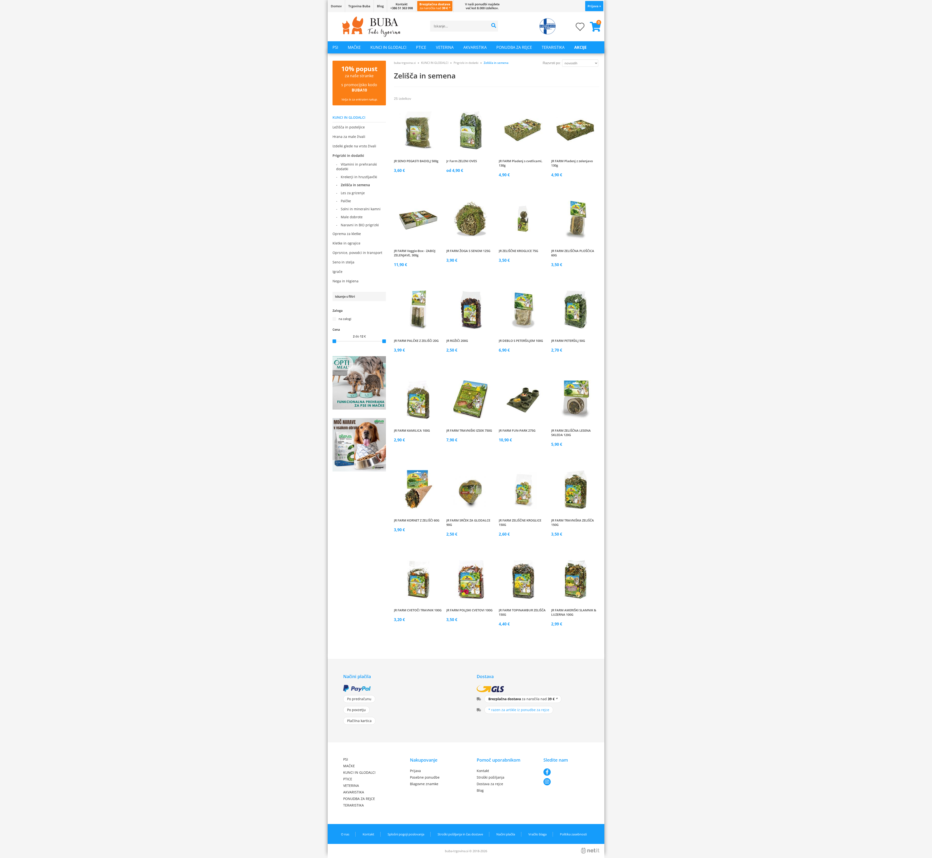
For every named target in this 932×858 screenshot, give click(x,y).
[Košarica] (593, 27)
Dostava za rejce (490, 784)
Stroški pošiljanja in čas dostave (460, 834)
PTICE (421, 47)
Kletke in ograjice (346, 243)
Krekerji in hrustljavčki (359, 177)
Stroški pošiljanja (490, 777)
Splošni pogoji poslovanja (406, 834)
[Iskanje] (493, 26)
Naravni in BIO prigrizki (360, 225)
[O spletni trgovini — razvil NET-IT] (590, 851)
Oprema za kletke (347, 233)
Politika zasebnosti (573, 834)
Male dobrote (352, 217)
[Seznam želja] (575, 28)
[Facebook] (566, 772)
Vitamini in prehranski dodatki (356, 166)
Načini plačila (505, 834)
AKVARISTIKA (475, 47)
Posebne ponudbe (425, 777)
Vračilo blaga (537, 834)
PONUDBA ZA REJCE (514, 47)
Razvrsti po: (552, 63)
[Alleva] (359, 470)
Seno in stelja (343, 262)
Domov (336, 6)
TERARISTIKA (553, 47)
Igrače (337, 271)
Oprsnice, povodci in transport (357, 252)
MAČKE (354, 47)
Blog (380, 6)
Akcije (580, 47)
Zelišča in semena (355, 185)
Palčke (346, 201)
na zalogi (345, 319)
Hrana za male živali (349, 136)
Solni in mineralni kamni (361, 209)
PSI (335, 47)
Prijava (594, 6)
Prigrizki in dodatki (348, 155)
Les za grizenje (353, 193)
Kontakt (483, 770)
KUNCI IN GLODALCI (388, 47)
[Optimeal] (359, 408)
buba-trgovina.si (405, 63)
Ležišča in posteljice (349, 127)
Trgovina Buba (359, 6)
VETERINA (445, 47)
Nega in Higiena (345, 281)
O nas (345, 834)
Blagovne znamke (424, 784)
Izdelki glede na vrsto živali (354, 146)
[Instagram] (566, 781)
